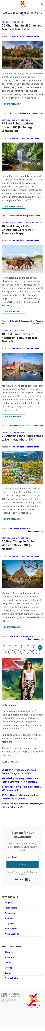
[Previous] (4, 647)
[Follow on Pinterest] (14, 1000)
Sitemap (9, 968)
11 (28, 647)
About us (9, 952)
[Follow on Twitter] (8, 1000)
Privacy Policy (11, 978)
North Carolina (9, 120)
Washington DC (12, 934)
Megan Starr (33, 36)
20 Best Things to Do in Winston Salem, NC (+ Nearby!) (18, 545)
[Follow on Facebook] (2, 1000)
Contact (8, 962)
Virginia (8, 902)
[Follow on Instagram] (5, 1000)
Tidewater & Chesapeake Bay (15, 223)
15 (14, 652)
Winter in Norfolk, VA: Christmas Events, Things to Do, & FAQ (19, 772)
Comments (37, 113)
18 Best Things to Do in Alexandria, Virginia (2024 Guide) (20, 797)
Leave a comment (35, 531)
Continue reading (13, 104)
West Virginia (11, 928)
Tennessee (7, 22)
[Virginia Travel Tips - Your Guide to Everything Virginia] (22, 4)
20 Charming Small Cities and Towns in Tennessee (22, 27)
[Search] (42, 4)
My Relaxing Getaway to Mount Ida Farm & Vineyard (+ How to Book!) (20, 780)
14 (8, 652)
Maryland (9, 923)
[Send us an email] (11, 1000)
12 (34, 647)
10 (22, 647)
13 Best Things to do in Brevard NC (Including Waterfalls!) (17, 127)
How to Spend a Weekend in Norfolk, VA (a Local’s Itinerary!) (22, 805)
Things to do (18, 22)
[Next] (38, 652)
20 (32, 652)
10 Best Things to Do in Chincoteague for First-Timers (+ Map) (18, 229)
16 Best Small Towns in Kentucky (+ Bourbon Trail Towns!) (20, 337)
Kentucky (6, 331)
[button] (3, 4)
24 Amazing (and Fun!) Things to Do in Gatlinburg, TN (22, 437)
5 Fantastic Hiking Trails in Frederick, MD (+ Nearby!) (21, 788)
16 (20, 652)
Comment (38, 216)
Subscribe (9, 957)
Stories (8, 973)
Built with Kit (22, 879)
